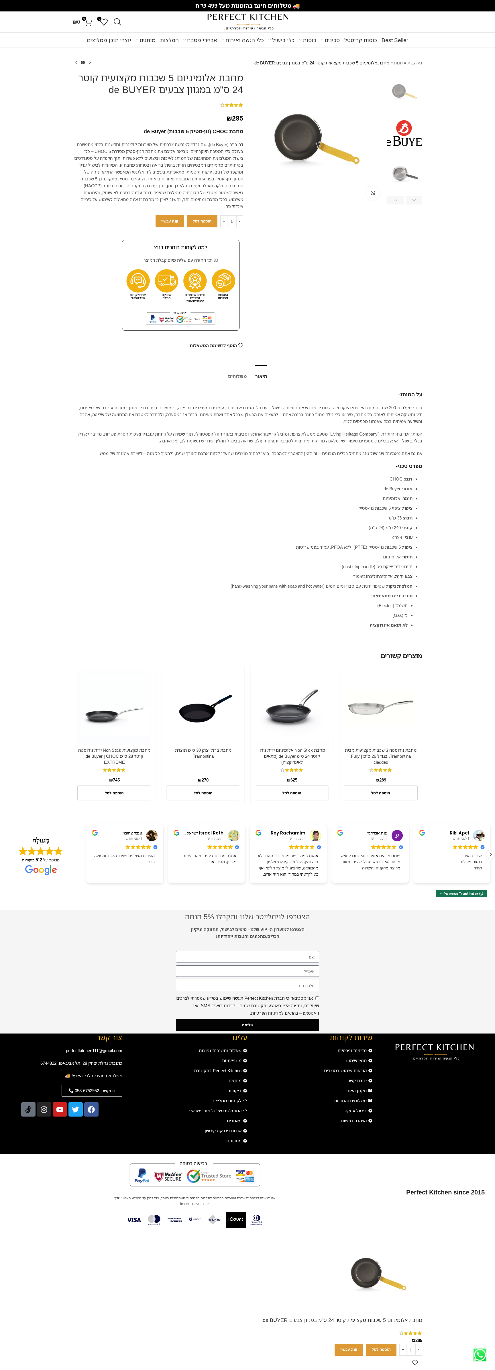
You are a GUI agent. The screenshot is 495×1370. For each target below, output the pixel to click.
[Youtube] (60, 1109)
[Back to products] (83, 62)
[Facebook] (91, 1109)
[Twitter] (75, 1109)
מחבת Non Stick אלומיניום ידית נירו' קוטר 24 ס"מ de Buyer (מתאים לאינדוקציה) (292, 756)
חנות (398, 63)
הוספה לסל (202, 221)
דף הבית (414, 63)
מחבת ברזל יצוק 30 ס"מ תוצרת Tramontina (203, 753)
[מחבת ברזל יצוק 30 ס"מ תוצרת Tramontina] (203, 708)
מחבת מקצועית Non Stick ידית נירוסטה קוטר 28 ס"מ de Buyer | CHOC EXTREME (114, 756)
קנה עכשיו (169, 221)
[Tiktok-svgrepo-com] (28, 1109)
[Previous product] (90, 62)
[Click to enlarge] (373, 193)
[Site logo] (247, 21)
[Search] (117, 22)
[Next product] (76, 62)
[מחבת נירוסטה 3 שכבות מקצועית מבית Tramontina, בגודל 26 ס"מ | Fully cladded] (381, 708)
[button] (414, 200)
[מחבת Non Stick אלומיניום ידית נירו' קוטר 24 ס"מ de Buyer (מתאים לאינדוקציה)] (292, 708)
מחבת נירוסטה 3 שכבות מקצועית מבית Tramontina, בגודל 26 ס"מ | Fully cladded (381, 756)
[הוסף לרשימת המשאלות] (415, 1363)
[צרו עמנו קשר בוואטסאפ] (480, 1355)
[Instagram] (44, 1109)
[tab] (261, 373)
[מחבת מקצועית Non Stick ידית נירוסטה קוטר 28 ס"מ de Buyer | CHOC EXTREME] (114, 708)
